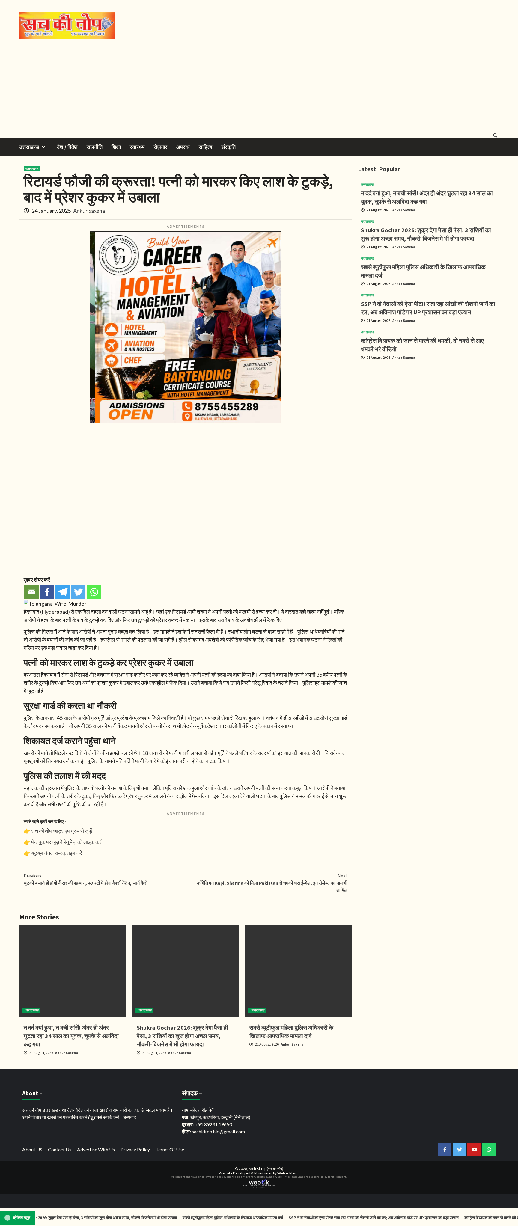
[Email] (31, 592)
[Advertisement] (259, 84)
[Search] (495, 135)
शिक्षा (116, 147)
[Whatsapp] (94, 592)
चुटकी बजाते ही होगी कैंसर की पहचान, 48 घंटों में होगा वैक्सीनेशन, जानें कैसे (85, 879)
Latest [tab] (367, 169)
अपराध (183, 147)
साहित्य (205, 147)
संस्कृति (228, 147)
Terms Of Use (170, 1149)
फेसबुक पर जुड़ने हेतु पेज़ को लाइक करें (66, 842)
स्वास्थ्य (137, 147)
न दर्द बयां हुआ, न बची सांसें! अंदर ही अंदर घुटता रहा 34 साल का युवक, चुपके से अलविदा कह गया (71, 1036)
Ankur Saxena (89, 210)
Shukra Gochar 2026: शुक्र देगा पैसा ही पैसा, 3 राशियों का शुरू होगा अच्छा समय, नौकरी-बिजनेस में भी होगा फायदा (182, 1036)
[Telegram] (62, 592)
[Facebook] (47, 592)
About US (32, 1149)
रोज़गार (160, 147)
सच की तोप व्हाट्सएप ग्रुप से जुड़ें (61, 830)
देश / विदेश (67, 147)
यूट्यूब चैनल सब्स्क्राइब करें (56, 853)
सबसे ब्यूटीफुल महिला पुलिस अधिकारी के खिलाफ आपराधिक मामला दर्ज (203, 1217)
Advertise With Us (96, 1149)
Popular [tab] (389, 169)
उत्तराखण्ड (29, 147)
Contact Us (59, 1149)
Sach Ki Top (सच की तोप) (266, 1168)
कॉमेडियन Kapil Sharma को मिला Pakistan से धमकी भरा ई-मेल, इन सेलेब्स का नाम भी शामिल (272, 883)
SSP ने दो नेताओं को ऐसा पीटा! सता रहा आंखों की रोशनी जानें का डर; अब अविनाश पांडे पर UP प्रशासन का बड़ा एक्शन (344, 1217)
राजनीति (95, 147)
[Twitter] (78, 592)
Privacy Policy (135, 1149)
